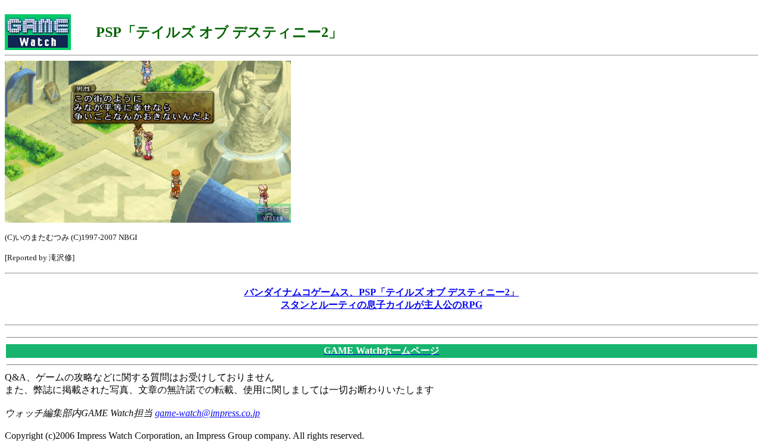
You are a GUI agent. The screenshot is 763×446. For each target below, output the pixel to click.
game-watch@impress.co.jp (207, 413)
